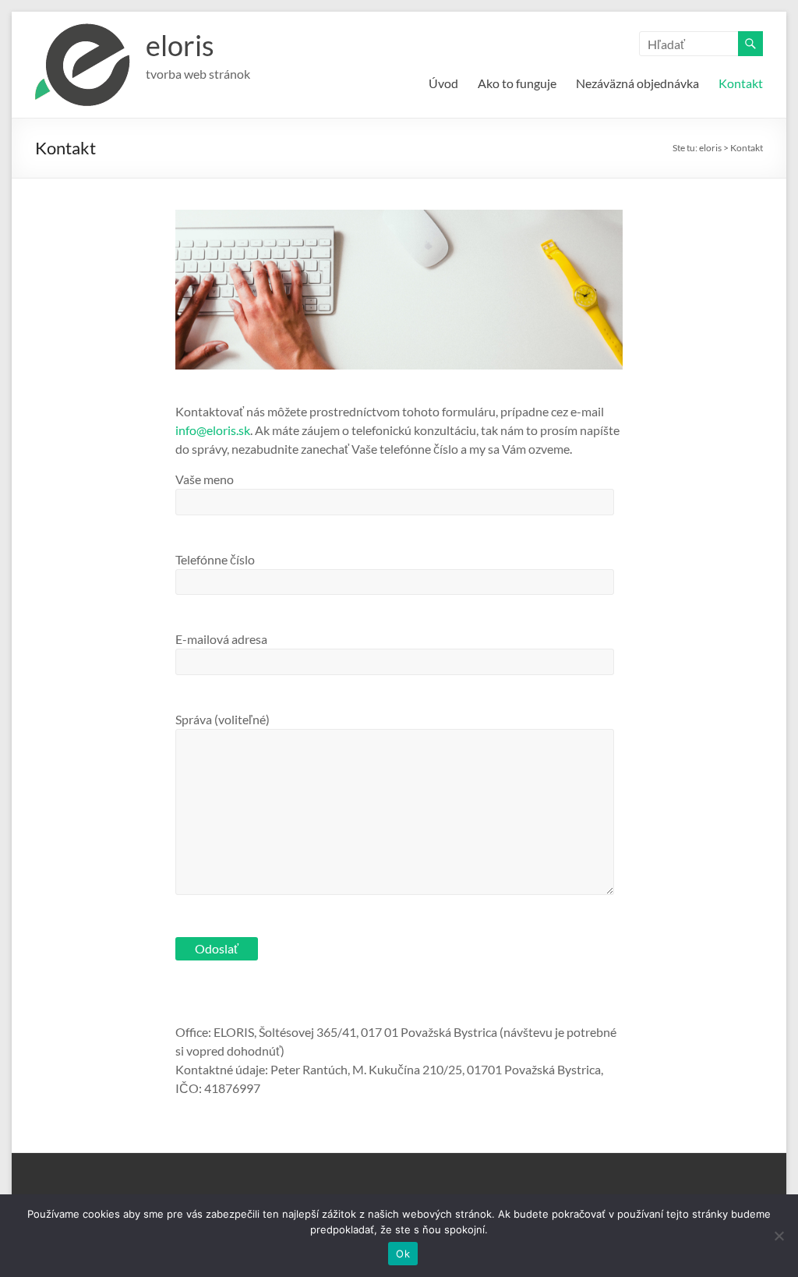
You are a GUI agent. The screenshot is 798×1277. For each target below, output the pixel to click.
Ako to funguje (517, 83)
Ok (403, 1253)
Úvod (443, 83)
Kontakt (741, 83)
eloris (180, 45)
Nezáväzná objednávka (637, 83)
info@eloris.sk (212, 430)
